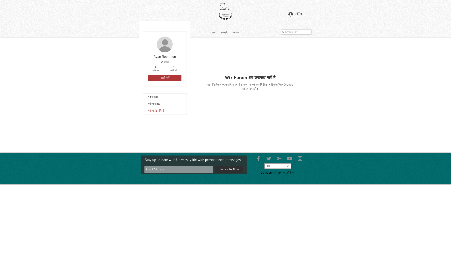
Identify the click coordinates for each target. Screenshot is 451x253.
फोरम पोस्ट (154, 104)
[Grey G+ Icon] (279, 158)
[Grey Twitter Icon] (269, 158)
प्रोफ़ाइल (153, 97)
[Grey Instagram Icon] (300, 158)
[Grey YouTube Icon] (289, 158)
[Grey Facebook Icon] (258, 158)
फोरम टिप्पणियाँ (156, 111)
